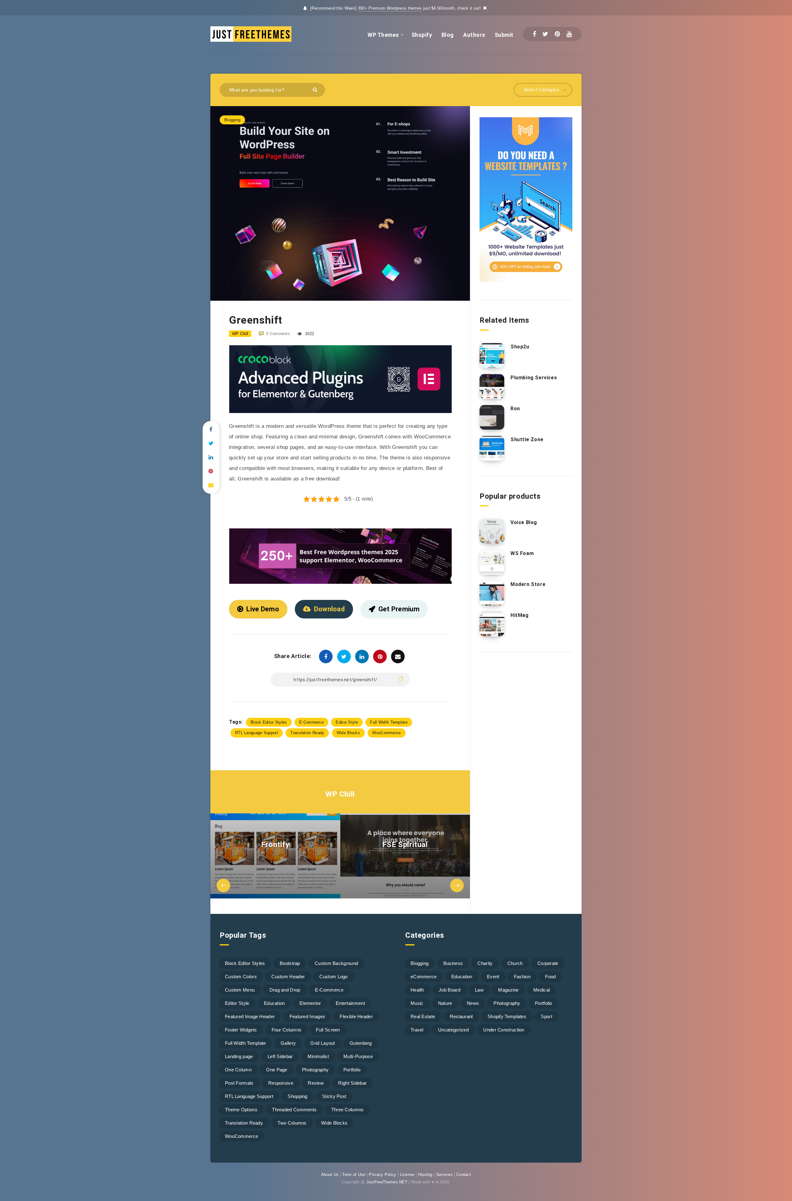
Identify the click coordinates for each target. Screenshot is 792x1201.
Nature (445, 1003)
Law (479, 989)
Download (329, 609)
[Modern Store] (492, 593)
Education (274, 1003)
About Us (329, 1174)
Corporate (547, 963)
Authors (474, 35)
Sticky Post (334, 1096)
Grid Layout (322, 1043)
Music (417, 1003)
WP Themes (383, 35)
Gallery (288, 1043)
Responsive (280, 1083)
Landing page (239, 1056)
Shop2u (519, 347)
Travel (417, 1029)
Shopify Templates (507, 1016)
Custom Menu (240, 989)
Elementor (310, 1003)
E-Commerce (311, 722)
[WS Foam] (492, 562)
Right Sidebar (352, 1083)
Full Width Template (388, 722)
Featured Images (307, 1016)
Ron (515, 408)
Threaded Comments (294, 1109)
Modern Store (527, 584)
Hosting (425, 1174)
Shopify (421, 35)
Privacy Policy (382, 1174)
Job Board (449, 989)
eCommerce (424, 976)
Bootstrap (290, 963)
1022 (309, 333)
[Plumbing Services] (492, 386)
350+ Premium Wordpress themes (390, 8)
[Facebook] (534, 34)
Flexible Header (356, 1016)
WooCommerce (386, 732)
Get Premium (399, 609)
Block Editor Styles (269, 722)
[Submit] (316, 89)
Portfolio (352, 1069)
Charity (485, 963)
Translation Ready (307, 732)
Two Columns (292, 1123)
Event (493, 976)
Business (453, 963)
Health (417, 989)
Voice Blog (523, 522)
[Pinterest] (557, 34)
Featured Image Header (250, 1016)
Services (444, 1174)
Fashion (522, 976)
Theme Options (241, 1109)
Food (550, 976)
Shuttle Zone (526, 439)
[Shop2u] (492, 355)
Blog (447, 35)
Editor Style (347, 722)
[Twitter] (545, 34)
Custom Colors (241, 976)
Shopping (297, 1096)
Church (515, 963)
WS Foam (522, 553)
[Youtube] (569, 34)
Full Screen (328, 1029)
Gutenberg (361, 1043)
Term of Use (353, 1174)
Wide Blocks (348, 732)
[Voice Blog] (492, 531)
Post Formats (239, 1083)
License (407, 1174)
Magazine (508, 989)
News (473, 1003)
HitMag (519, 615)
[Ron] (492, 417)
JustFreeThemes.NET (386, 1182)
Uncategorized (453, 1029)
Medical (541, 989)
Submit (504, 35)
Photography (315, 1069)
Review (316, 1083)
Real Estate (423, 1016)
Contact (463, 1174)
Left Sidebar (280, 1056)
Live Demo (262, 609)
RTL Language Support (256, 732)
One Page (276, 1069)
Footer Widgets (241, 1029)
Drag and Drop (284, 989)
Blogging (232, 120)
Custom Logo (333, 976)
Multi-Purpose (358, 1056)
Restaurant (461, 1016)
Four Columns (287, 1029)
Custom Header (288, 976)
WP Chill (340, 794)
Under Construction (503, 1029)
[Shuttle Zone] (492, 448)
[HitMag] (492, 624)
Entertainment (350, 1003)
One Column (238, 1069)
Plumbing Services (533, 378)
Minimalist (318, 1056)
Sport (546, 1016)
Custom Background (336, 963)
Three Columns (347, 1109)
